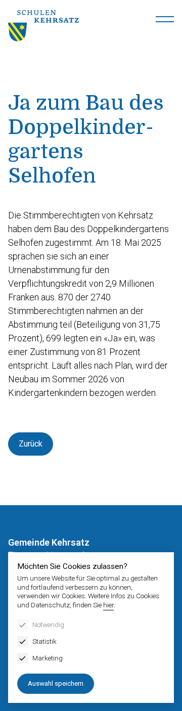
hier (108, 605)
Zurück (30, 444)
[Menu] (165, 19)
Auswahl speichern (55, 683)
